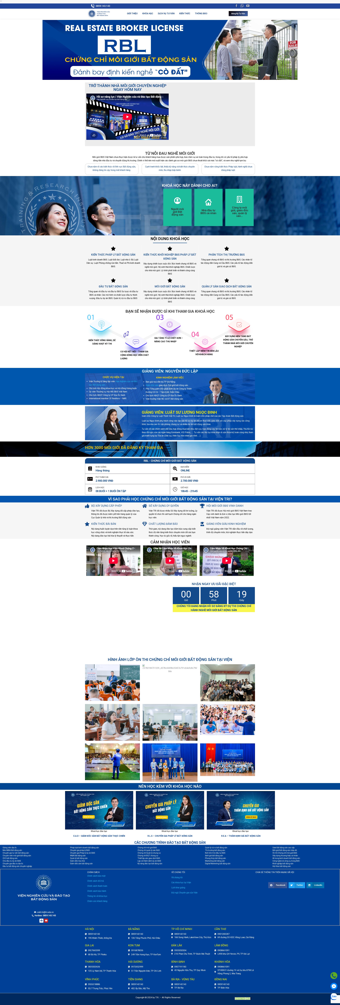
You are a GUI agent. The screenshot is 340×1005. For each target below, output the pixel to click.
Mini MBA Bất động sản (12, 850)
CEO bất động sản (10, 858)
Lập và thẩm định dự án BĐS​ (149, 861)
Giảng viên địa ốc (10, 848)
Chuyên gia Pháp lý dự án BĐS (82, 853)
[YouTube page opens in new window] (248, 6)
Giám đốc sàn (152, 385)
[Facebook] (41, 921)
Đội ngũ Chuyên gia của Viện (184, 892)
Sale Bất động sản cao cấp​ (284, 848)
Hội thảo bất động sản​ (282, 866)
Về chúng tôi (177, 877)
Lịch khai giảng (178, 887)
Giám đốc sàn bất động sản (81, 863)
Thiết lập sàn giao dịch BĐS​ (149, 858)
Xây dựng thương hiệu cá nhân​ (285, 856)
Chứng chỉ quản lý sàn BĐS (149, 850)
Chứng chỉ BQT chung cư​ (148, 856)
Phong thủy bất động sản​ (215, 858)
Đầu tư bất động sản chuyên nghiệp (17, 866)
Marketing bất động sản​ (215, 861)
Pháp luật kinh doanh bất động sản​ (84, 848)
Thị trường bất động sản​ (215, 850)
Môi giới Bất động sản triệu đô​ (285, 850)
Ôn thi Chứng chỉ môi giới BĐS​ (285, 853)
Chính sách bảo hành (96, 891)
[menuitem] (132, 13)
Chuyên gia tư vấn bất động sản (16, 853)
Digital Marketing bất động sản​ (217, 863)
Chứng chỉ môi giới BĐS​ (147, 848)
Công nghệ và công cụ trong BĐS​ (286, 861)
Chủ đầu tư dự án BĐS (12, 861)
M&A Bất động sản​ (78, 856)
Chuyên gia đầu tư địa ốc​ (13, 863)
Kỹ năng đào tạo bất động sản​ (150, 863)
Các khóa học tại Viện (181, 882)
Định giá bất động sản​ (214, 856)
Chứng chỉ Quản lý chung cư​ (149, 853)
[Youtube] (46, 921)
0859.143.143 (103, 6)
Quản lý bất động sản (79, 858)
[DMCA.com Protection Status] (243, 999)
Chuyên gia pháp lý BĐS (80, 850)
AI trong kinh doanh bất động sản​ (286, 858)
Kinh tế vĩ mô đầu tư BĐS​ (215, 853)
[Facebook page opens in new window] (236, 6)
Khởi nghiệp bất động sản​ (283, 863)
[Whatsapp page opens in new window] (242, 6)
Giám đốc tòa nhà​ (77, 861)
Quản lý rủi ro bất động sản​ (216, 848)
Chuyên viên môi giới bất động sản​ (17, 856)
